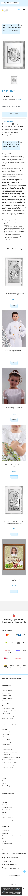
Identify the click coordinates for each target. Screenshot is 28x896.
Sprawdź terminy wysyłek (11, 132)
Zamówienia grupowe (7, 780)
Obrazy (12, 135)
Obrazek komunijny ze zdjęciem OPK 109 (14, 579)
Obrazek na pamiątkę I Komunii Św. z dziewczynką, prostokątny (14, 294)
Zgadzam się (15, 893)
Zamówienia (5, 833)
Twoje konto (5, 826)
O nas (3, 788)
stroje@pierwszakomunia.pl (10, 864)
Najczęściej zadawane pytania (9, 809)
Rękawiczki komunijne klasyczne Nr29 (14, 465)
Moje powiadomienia (7, 843)
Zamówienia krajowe (7, 791)
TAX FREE (4, 812)
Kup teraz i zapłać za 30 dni (11, 126)
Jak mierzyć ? (5, 783)
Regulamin (4, 804)
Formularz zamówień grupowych (10, 820)
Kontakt (4, 778)
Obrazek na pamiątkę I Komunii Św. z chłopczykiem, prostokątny (14, 522)
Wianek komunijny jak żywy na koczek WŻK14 (14, 408)
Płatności (4, 802)
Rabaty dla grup (6, 796)
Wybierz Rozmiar (7, 104)
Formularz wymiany (6, 815)
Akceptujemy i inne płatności (13, 124)
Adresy (3, 838)
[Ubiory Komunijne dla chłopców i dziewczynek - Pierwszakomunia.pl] (5, 10)
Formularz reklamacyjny (7, 817)
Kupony (4, 841)
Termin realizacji (6, 785)
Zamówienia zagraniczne (8, 793)
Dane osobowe (5, 830)
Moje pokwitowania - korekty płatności (11, 835)
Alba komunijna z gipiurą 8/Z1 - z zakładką (14, 351)
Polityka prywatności (7, 807)
